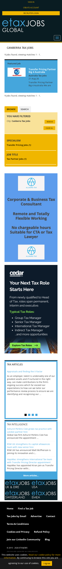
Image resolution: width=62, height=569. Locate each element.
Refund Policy (42, 531)
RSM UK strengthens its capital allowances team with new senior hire (28, 446)
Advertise (36, 516)
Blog (47, 539)
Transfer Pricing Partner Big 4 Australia (42, 71)
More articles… (31, 475)
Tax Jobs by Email (16, 516)
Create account (31, 7)
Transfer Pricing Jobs (19, 145)
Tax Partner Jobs (16, 158)
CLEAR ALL (49, 128)
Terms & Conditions (18, 523)
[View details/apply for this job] (17, 72)
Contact (50, 516)
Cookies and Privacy (18, 531)
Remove (50, 122)
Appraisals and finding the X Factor (24, 371)
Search (25, 109)
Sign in (31, 2)
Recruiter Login (31, 13)
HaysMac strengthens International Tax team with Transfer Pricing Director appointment (29, 461)
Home (10, 508)
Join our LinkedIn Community (23, 539)
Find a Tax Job (25, 508)
